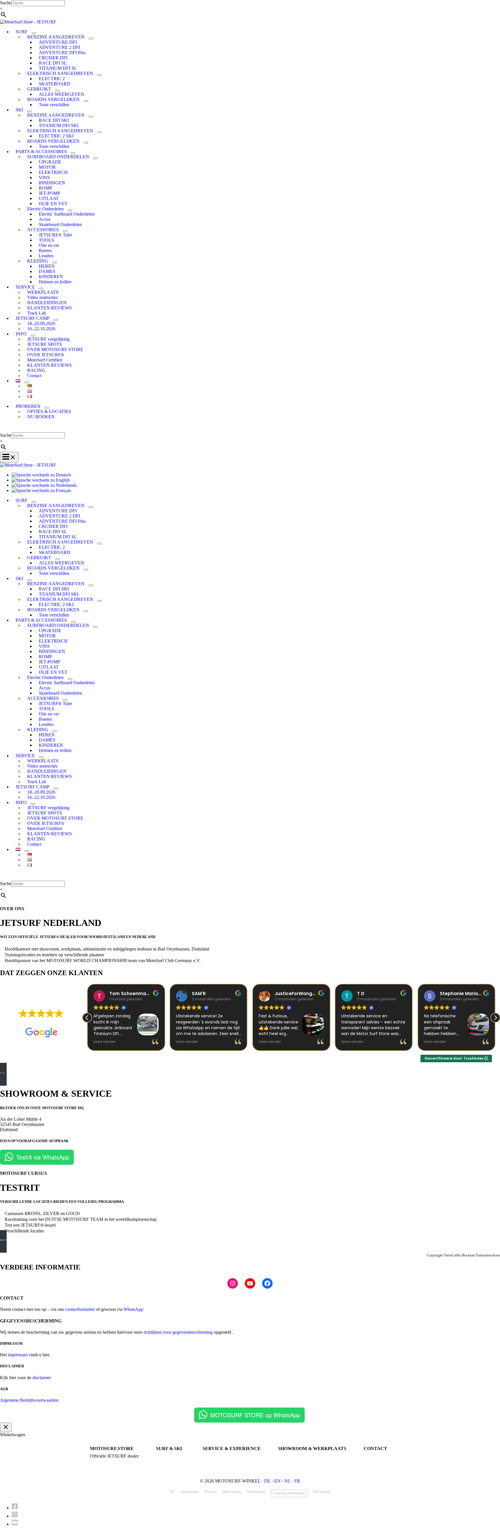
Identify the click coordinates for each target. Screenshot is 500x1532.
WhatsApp (133, 1309)
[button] (495, 1017)
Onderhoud (212, 1461)
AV (172, 1491)
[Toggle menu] (34, 33)
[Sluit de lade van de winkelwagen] (6, 1427)
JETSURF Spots (216, 1467)
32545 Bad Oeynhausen (297, 1461)
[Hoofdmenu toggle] (9, 457)
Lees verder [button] (104, 1041)
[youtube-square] (15, 1524)
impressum (17, 1354)
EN (277, 1480)
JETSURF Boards (170, 1456)
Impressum (189, 1491)
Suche (5, 2)
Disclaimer (322, 1491)
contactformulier (80, 1309)
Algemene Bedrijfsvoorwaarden (29, 1400)
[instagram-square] (16, 1515)
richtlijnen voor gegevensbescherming (178, 1332)
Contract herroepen (289, 1493)
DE (267, 1480)
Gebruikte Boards (170, 1467)
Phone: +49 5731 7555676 (385, 1456)
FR (297, 1480)
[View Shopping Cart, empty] (250, 428)
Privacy (210, 1491)
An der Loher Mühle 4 (296, 1456)
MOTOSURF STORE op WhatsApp (255, 1415)
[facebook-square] (16, 1507)
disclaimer (41, 1377)
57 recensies (57, 1022)
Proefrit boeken (215, 1456)
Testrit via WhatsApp (42, 1157)
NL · (289, 1480)
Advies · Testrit (102, 1461)
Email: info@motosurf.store (387, 1461)
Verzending (256, 1491)
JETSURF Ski (167, 1461)
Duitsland (286, 1467)
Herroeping (232, 1491)
